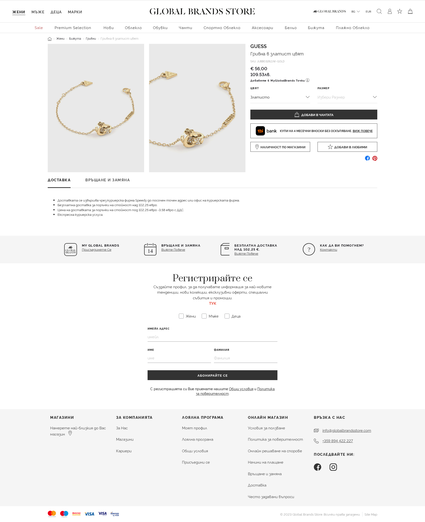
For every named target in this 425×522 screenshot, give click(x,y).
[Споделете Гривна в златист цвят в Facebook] (367, 160)
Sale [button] (39, 27)
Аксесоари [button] (262, 27)
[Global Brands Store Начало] (202, 10)
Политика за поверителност (275, 439)
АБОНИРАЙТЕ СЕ (212, 375)
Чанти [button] (185, 27)
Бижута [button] (316, 27)
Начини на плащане (265, 462)
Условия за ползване (266, 427)
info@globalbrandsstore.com (346, 430)
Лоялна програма (197, 439)
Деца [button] (56, 11)
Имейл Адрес (159, 328)
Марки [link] (75, 11)
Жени (60, 38)
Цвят (254, 88)
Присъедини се (196, 462)
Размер (324, 88)
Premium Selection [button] (73, 27)
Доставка (257, 485)
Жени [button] (18, 11)
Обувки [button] (160, 27)
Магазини (125, 439)
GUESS (258, 45)
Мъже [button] (38, 11)
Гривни (91, 38)
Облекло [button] (133, 27)
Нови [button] (109, 27)
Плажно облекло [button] (353, 27)
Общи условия (241, 388)
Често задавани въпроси (271, 496)
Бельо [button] (291, 27)
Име (151, 350)
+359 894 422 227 (337, 440)
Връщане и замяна (265, 473)
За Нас (122, 427)
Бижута (75, 38)
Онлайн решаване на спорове (275, 450)
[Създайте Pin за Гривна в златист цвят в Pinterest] (374, 160)
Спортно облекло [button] (222, 27)
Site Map (370, 514)
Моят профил (194, 427)
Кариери (124, 450)
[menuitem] (39, 27)
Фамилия (221, 350)
